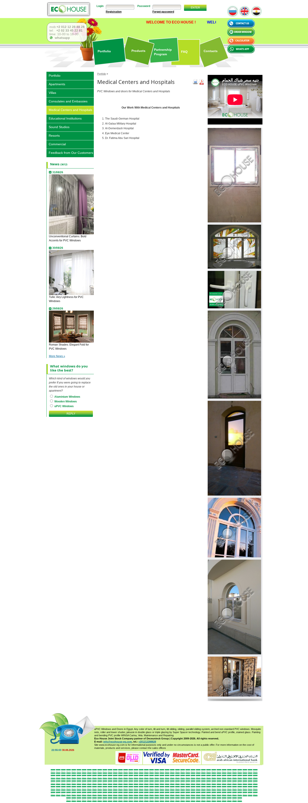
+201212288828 (147, 741)
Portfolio (101, 73)
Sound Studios (59, 126)
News (54, 164)
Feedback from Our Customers (71, 152)
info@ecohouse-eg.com (117, 741)
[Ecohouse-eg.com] (68, 9)
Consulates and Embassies (68, 100)
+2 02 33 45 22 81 (69, 30)
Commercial (57, 143)
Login (100, 6)
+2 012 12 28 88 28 (71, 27)
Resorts (54, 135)
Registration (114, 11)
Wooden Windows (65, 401)
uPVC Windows (64, 406)
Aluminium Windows (67, 396)
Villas (52, 92)
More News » (57, 356)
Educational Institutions (65, 118)
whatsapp (61, 37)
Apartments (57, 83)
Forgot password (163, 11)
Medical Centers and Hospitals (70, 109)
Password (143, 6)
